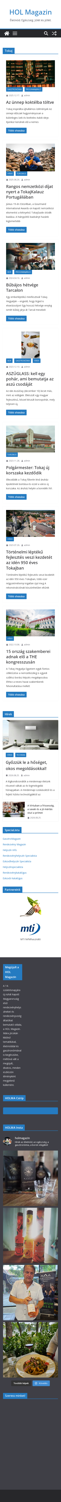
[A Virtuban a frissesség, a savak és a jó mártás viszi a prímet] (14, 812)
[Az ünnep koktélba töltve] (30, 73)
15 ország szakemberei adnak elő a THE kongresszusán (28, 656)
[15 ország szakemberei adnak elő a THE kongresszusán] (30, 622)
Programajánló (33, 89)
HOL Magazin (30, 12)
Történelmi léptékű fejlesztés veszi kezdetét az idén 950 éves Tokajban (29, 560)
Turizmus (21, 173)
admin (27, 95)
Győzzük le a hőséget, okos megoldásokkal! (26, 765)
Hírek (10, 173)
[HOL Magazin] (7, 33)
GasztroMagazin (12, 838)
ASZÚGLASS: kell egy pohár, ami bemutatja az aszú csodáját (30, 379)
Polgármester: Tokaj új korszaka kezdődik (27, 470)
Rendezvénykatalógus (15, 872)
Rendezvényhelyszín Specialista (20, 855)
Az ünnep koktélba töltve (30, 102)
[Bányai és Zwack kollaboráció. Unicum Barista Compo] (30, 1178)
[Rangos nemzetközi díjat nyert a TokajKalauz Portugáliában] (30, 157)
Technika (21, 755)
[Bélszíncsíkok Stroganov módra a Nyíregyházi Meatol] (30, 1350)
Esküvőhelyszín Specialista (17, 861)
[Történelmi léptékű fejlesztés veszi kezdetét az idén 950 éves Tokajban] (30, 523)
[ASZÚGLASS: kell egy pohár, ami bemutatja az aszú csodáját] (30, 345)
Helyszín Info (10, 850)
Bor (9, 272)
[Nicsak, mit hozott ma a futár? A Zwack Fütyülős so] (30, 1235)
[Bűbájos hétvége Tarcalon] (30, 256)
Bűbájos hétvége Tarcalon (22, 287)
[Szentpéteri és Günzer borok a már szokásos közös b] (30, 1292)
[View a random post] (54, 33)
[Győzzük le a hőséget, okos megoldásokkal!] (30, 734)
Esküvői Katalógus (13, 878)
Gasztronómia (14, 89)
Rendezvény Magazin (14, 844)
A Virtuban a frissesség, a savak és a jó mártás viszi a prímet (40, 809)
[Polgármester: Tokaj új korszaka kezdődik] (30, 439)
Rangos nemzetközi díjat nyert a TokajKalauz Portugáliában (29, 192)
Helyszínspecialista (13, 867)
